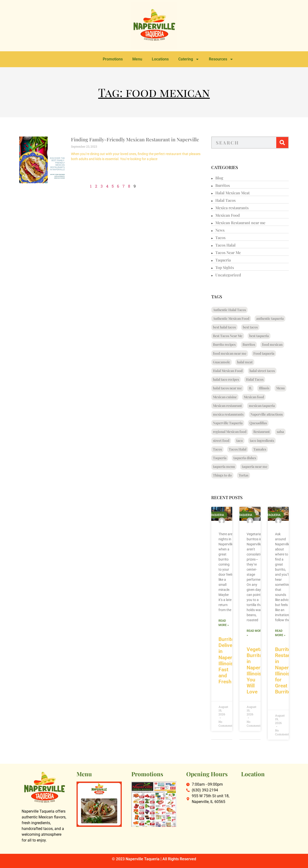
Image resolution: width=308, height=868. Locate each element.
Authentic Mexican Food (231, 318)
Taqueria (223, 259)
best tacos (250, 327)
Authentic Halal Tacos (229, 309)
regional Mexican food (229, 431)
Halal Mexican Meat (232, 192)
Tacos (220, 237)
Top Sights (224, 267)
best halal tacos (224, 327)
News (220, 230)
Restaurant (261, 431)
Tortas (243, 475)
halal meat (245, 362)
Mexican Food (227, 215)
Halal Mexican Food (228, 370)
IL (250, 388)
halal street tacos (262, 370)
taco (239, 440)
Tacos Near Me (228, 252)
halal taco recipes (226, 379)
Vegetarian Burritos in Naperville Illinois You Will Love (259, 670)
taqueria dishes (244, 458)
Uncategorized (228, 274)
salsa (280, 431)
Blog (219, 177)
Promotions (113, 59)
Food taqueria (263, 353)
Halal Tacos (225, 200)
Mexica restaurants (232, 207)
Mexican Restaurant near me (240, 222)
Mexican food (254, 397)
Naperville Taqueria (228, 423)
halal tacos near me (227, 388)
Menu (137, 59)
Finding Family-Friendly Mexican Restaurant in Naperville (135, 139)
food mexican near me (229, 353)
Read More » (223, 623)
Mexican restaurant (227, 405)
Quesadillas (258, 423)
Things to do (222, 475)
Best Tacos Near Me (227, 335)
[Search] (282, 142)
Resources (218, 59)
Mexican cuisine (225, 397)
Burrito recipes (224, 344)
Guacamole (221, 362)
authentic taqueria (270, 318)
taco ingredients (262, 440)
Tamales (259, 449)
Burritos (222, 185)
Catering (185, 59)
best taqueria (259, 335)
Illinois (264, 388)
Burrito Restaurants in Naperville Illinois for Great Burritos (288, 670)
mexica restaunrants (228, 414)
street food (221, 440)
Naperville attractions (266, 414)
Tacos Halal (225, 245)
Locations (160, 59)
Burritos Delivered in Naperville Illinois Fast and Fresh (229, 660)
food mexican (272, 344)
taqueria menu (224, 466)
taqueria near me (254, 466)
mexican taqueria (262, 405)
